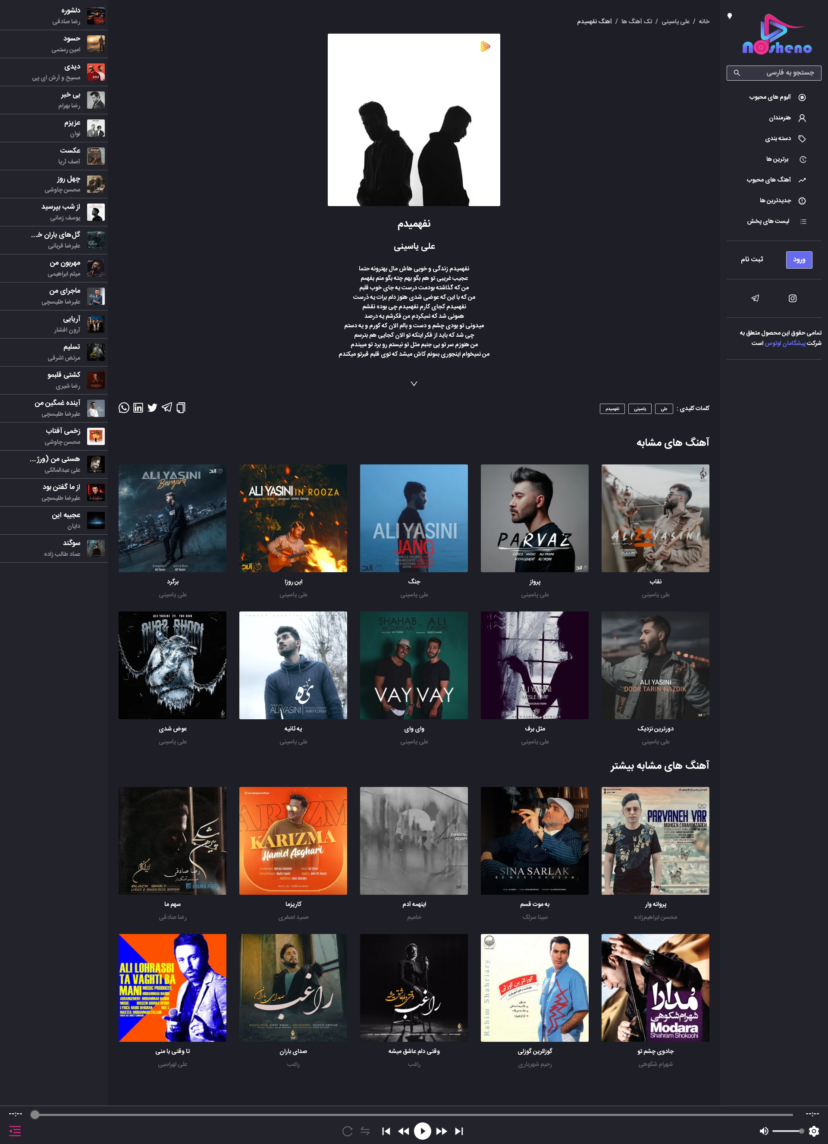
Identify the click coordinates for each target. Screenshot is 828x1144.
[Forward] (441, 1131)
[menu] (774, 257)
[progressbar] (414, 1114)
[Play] (422, 1131)
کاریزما (293, 905)
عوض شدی (173, 729)
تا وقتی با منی (172, 1052)
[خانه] (777, 36)
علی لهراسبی (172, 1064)
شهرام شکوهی (655, 1064)
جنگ (414, 582)
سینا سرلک (535, 917)
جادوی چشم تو (655, 1052)
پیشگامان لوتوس (785, 343)
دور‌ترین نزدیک (655, 729)
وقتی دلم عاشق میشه (414, 1052)
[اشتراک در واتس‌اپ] (124, 410)
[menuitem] (774, 97)
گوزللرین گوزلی (535, 1052)
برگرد (173, 582)
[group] (414, 1125)
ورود (799, 260)
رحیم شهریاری (535, 1064)
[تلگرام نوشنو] (755, 298)
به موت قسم (534, 905)
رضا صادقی (173, 917)
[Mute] (764, 1131)
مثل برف (535, 729)
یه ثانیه (293, 729)
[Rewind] (403, 1131)
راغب (414, 1064)
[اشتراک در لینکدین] (138, 410)
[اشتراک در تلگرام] (166, 411)
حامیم (414, 917)
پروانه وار (655, 905)
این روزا (293, 582)
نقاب (656, 582)
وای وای (414, 729)
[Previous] (386, 1131)
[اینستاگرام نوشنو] (792, 298)
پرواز (535, 582)
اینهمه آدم (414, 905)
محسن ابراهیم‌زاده (655, 917)
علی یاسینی (656, 595)
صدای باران (293, 1052)
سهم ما (172, 905)
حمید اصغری (293, 917)
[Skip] (459, 1131)
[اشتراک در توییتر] (152, 410)
